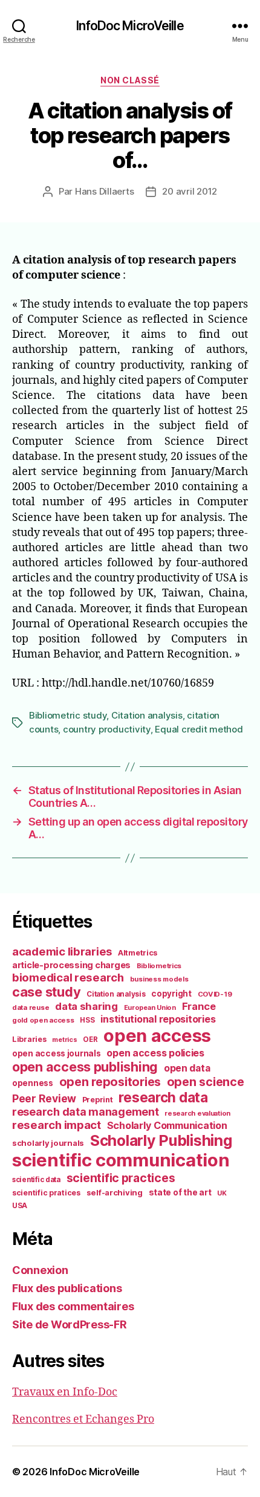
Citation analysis (147, 715)
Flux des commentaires (73, 1306)
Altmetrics (137, 952)
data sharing (86, 1006)
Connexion (40, 1270)
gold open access (43, 1020)
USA (19, 1205)
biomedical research (68, 977)
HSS (87, 1020)
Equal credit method (198, 729)
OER (90, 1039)
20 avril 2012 (189, 191)
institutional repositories (157, 1019)
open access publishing (85, 1067)
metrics (64, 1040)
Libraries (29, 1039)
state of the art (180, 1192)
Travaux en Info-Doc (64, 1392)
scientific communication (121, 1160)
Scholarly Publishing (161, 1140)
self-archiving (114, 1192)
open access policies (155, 1053)
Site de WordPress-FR (69, 1324)
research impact (56, 1124)
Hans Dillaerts (104, 191)
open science (205, 1082)
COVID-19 (215, 994)
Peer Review (44, 1098)
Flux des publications (67, 1288)
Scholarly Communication (167, 1125)
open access (157, 1035)
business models (159, 979)
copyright (171, 993)
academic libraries (62, 951)
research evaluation (197, 1113)
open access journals (56, 1053)
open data (187, 1068)
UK (221, 1193)
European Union (150, 1007)
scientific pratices (46, 1192)
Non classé (129, 80)
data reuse (30, 1007)
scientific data (36, 1179)
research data (163, 1097)
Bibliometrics (159, 966)
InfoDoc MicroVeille (129, 25)
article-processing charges (71, 965)
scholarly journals (48, 1143)
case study (46, 992)
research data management (85, 1111)
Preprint (97, 1099)
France (199, 1006)
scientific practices (121, 1178)
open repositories (110, 1082)
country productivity (107, 729)
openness (32, 1083)
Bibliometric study (67, 715)
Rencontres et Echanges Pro (83, 1419)
